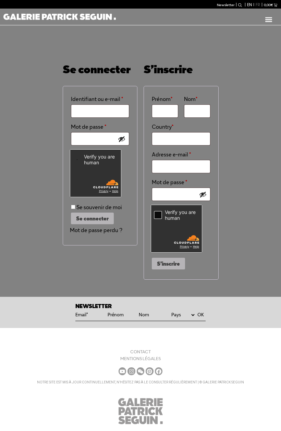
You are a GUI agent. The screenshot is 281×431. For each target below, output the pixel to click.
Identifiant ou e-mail (100, 98)
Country (162, 127)
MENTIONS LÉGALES (140, 358)
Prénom (162, 99)
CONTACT (140, 351)
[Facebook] (158, 371)
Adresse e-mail (181, 154)
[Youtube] (122, 371)
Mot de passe (100, 126)
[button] (268, 19)
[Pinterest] (149, 371)
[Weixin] (140, 371)
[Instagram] (131, 371)
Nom (190, 99)
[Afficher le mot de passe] (121, 139)
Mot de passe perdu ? (96, 230)
